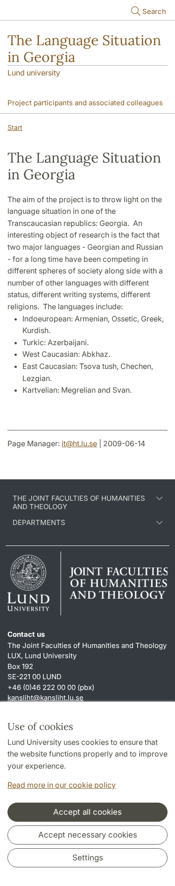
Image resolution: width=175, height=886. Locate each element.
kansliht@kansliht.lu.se (45, 697)
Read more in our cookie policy (61, 785)
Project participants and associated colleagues (85, 102)
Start (14, 127)
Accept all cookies (87, 812)
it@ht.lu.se (79, 443)
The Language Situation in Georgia (84, 48)
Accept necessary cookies (87, 834)
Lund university (33, 72)
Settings (87, 857)
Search (154, 11)
